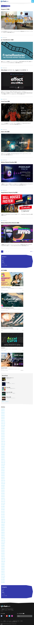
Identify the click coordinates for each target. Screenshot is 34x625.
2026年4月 (3, 415)
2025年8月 (3, 428)
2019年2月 (3, 555)
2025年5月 (3, 433)
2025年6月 (3, 431)
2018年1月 (3, 574)
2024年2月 (3, 457)
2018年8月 (3, 564)
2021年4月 (3, 512)
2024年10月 (3, 444)
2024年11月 (3, 443)
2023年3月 (3, 475)
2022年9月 (3, 485)
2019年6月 (3, 548)
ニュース (3, 263)
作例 (2, 260)
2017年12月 (3, 576)
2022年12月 (3, 480)
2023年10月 (3, 464)
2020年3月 (3, 534)
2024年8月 (3, 448)
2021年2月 (3, 516)
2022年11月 (3, 482)
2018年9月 (3, 563)
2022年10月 (3, 483)
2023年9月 (3, 465)
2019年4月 (3, 551)
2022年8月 (3, 487)
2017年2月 (3, 581)
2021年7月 (3, 508)
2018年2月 (3, 573)
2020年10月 (3, 522)
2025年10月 (3, 425)
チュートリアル (4, 265)
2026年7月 (3, 410)
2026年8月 (3, 409)
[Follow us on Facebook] (1, 616)
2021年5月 (3, 511)
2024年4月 (3, 454)
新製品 (3, 262)
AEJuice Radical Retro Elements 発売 (10, 223)
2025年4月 (3, 435)
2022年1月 (3, 498)
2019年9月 (3, 543)
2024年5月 (3, 452)
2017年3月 (3, 579)
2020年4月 (3, 532)
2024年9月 (3, 446)
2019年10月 (3, 542)
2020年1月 (3, 537)
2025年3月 (3, 436)
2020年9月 (3, 524)
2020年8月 (3, 525)
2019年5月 (3, 550)
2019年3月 (3, 553)
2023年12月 (3, 461)
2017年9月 (3, 577)
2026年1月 (3, 420)
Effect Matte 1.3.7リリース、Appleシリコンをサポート (14, 70)
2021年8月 (3, 506)
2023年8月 (3, 467)
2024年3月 (3, 456)
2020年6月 (3, 529)
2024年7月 (3, 449)
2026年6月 (3, 412)
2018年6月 (3, 566)
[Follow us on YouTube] (7, 616)
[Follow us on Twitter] (4, 616)
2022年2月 (3, 496)
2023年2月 (3, 477)
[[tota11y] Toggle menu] (1, 624)
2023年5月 (3, 472)
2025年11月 (3, 423)
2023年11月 (3, 462)
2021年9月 (3, 504)
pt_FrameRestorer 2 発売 (7, 40)
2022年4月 (3, 493)
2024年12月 (3, 441)
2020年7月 (3, 527)
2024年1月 (3, 459)
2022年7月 (3, 488)
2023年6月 (3, 470)
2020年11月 (3, 521)
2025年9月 (3, 426)
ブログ (3, 258)
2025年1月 (3, 439)
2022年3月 (3, 495)
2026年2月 (3, 418)
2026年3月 (3, 417)
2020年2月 (3, 535)
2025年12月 (3, 422)
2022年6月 (3, 490)
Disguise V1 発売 (5, 9)
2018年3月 (3, 571)
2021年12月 (3, 499)
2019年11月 (3, 540)
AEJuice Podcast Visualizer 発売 (9, 162)
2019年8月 (3, 545)
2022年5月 (3, 491)
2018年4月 (3, 569)
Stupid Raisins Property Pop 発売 (9, 192)
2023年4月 (3, 474)
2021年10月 (3, 503)
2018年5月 (3, 568)
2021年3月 (3, 514)
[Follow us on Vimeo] (9, 616)
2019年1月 (3, 556)
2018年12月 (3, 558)
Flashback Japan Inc (9, 623)
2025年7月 (3, 430)
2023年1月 (3, 478)
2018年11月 (3, 559)
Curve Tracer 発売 (5, 101)
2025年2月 (3, 438)
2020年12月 (3, 519)
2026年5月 (3, 414)
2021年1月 (3, 517)
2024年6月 (3, 451)
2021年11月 (3, 501)
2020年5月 (3, 530)
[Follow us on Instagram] (12, 616)
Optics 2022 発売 (5, 132)
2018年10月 (3, 561)
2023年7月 (3, 469)
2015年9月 (3, 582)
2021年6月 (3, 509)
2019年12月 (3, 538)
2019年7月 (3, 547)
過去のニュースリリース (5, 401)
